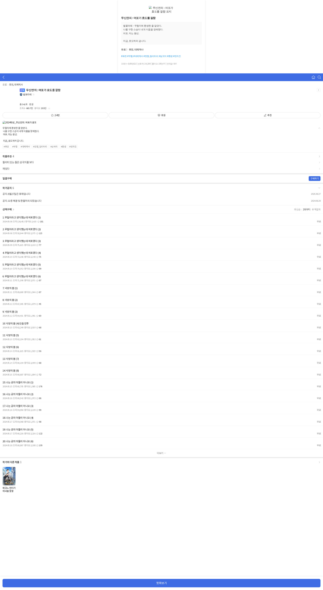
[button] (161, 187)
